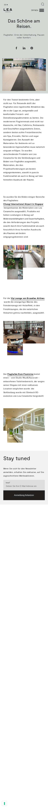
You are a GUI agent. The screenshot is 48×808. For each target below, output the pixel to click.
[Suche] (42, 4)
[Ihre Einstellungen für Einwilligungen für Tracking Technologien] (4, 803)
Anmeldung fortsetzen (24, 495)
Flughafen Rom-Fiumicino (20, 374)
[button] (16, 49)
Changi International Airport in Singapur (23, 204)
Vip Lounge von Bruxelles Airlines (28, 298)
